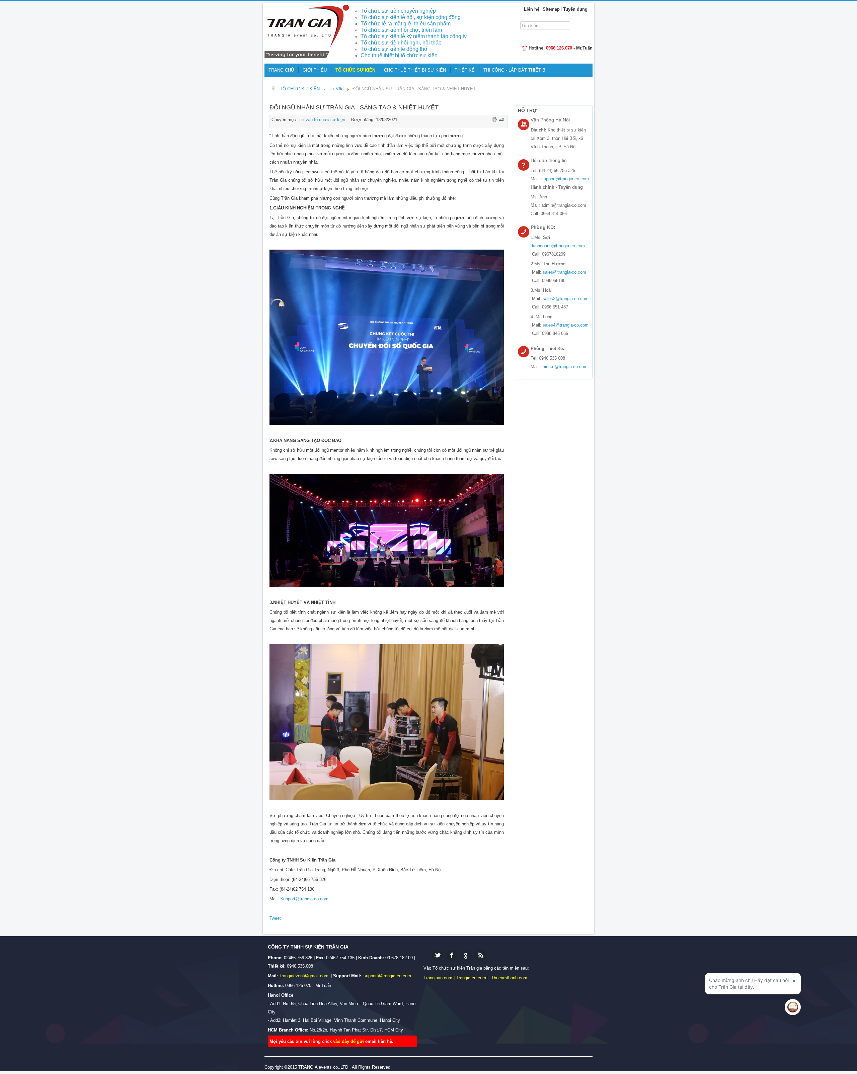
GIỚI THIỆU (315, 70)
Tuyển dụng (575, 9)
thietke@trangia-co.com (564, 366)
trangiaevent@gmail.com (305, 975)
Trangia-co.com (471, 977)
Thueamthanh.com (509, 977)
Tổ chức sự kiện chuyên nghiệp (398, 11)
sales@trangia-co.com (564, 272)
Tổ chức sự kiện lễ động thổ (394, 49)
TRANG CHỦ (281, 70)
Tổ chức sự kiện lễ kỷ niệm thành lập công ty (414, 36)
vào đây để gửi (349, 1041)
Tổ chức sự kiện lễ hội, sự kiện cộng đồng (411, 17)
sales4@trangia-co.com (566, 325)
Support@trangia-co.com (304, 898)
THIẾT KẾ (465, 70)
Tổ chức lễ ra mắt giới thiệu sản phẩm (406, 23)
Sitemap (551, 9)
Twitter (437, 955)
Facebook (451, 955)
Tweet (275, 918)
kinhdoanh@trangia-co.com (558, 245)
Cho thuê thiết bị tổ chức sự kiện (399, 55)
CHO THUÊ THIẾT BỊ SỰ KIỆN (415, 70)
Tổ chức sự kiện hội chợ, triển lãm (401, 30)
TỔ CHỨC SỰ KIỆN (355, 70)
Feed (480, 955)
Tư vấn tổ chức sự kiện (322, 119)
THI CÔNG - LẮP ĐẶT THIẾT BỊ (515, 70)
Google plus (466, 955)
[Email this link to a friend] (501, 118)
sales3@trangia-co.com (566, 298)
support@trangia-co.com (565, 178)
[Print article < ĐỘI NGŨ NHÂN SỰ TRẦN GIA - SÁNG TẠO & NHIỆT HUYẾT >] (495, 118)
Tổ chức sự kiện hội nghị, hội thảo (401, 43)
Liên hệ (531, 9)
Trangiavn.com (437, 977)
